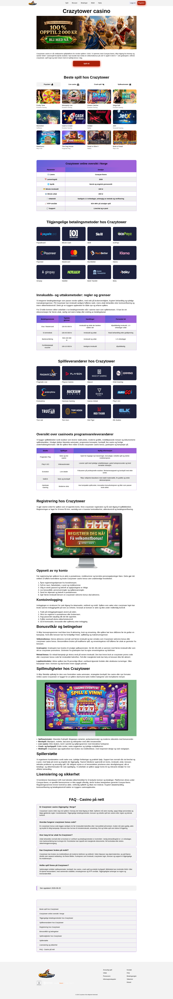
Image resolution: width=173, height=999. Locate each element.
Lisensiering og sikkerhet (48, 945)
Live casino (72, 84)
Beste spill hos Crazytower (49, 909)
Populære (47, 84)
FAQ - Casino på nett (47, 949)
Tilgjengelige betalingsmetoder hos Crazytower (56, 918)
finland (129, 982)
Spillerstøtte (43, 940)
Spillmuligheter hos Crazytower (50, 936)
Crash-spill (97, 84)
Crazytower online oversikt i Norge (51, 914)
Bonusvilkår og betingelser (48, 931)
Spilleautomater (123, 84)
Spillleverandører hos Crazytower (51, 922)
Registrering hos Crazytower (49, 927)
